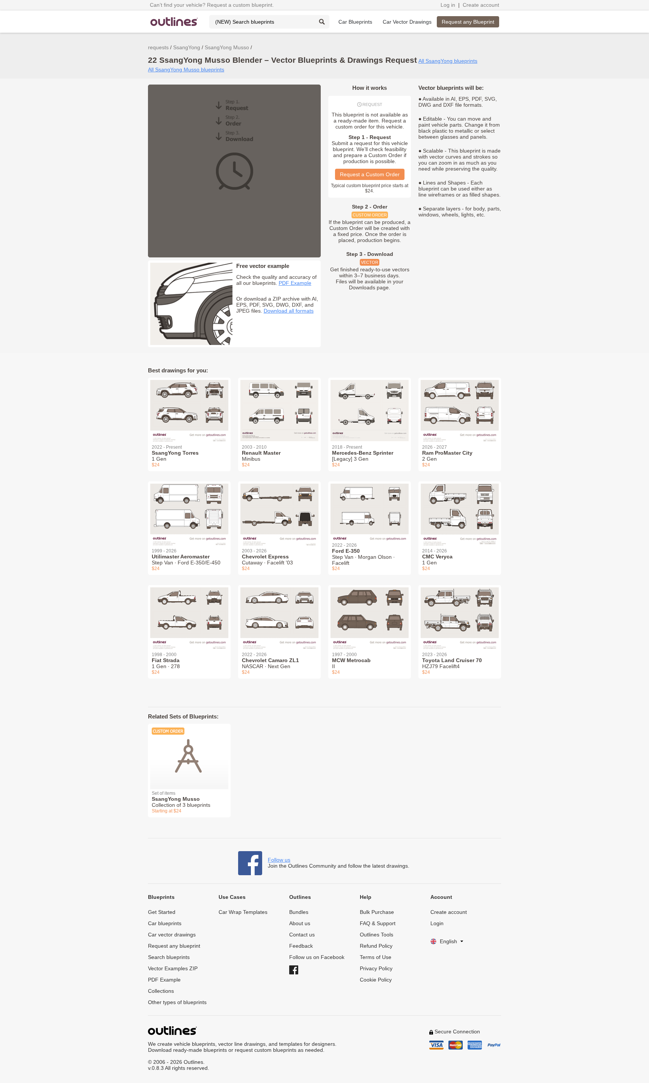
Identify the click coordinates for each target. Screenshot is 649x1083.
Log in (448, 5)
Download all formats (289, 311)
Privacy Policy (376, 968)
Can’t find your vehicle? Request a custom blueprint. (212, 5)
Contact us (302, 935)
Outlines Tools (376, 935)
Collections (161, 991)
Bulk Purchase (377, 912)
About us (299, 923)
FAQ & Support (377, 923)
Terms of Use (375, 957)
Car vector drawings (172, 935)
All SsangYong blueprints (447, 61)
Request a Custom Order (370, 174)
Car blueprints (164, 923)
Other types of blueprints (177, 1002)
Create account (481, 5)
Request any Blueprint (468, 22)
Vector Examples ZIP (173, 968)
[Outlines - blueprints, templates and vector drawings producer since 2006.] (174, 21)
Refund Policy (376, 946)
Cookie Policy (376, 980)
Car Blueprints (355, 22)
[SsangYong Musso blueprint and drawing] (189, 752)
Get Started (161, 912)
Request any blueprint (174, 946)
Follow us (279, 860)
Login (437, 923)
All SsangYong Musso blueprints (186, 70)
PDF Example (295, 283)
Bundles (298, 912)
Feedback (301, 946)
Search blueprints (169, 957)
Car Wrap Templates (243, 912)
